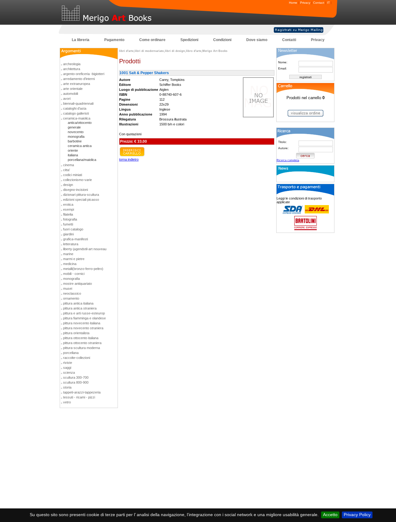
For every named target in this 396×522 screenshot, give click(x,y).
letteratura (70, 244)
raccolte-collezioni (76, 358)
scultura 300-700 (75, 377)
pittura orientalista (76, 333)
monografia (76, 136)
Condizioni (222, 40)
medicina (69, 264)
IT (328, 2)
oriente (73, 150)
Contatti (289, 40)
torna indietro (129, 159)
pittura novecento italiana (81, 323)
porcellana (71, 353)
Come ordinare (152, 40)
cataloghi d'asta (74, 108)
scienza (69, 372)
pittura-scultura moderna (81, 348)
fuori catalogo (73, 229)
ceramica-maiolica (76, 118)
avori (67, 98)
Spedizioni (189, 40)
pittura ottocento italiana (80, 338)
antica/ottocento (80, 122)
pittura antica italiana (78, 303)
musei (67, 288)
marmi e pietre (73, 259)
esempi (68, 209)
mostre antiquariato (77, 283)
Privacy (305, 2)
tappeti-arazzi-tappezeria (82, 392)
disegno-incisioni (75, 190)
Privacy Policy (357, 514)
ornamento (71, 298)
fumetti (68, 224)
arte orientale (73, 89)
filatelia (68, 214)
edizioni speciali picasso (81, 199)
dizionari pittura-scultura (81, 194)
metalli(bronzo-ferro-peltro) (83, 269)
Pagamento (114, 40)
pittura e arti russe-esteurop (84, 313)
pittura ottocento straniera (82, 343)
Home (293, 2)
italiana (73, 155)
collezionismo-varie (77, 180)
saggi (67, 367)
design (68, 185)
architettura (71, 69)
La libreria (80, 40)
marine (68, 254)
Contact (318, 2)
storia (67, 387)
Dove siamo (256, 40)
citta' (66, 170)
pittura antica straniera (80, 308)
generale (74, 127)
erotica (68, 204)
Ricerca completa (288, 160)
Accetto (330, 514)
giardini (68, 234)
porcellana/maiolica (82, 160)
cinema (68, 165)
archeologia (71, 64)
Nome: (282, 62)
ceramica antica (80, 146)
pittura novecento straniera (83, 328)
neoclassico (72, 293)
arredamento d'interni (79, 79)
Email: (282, 68)
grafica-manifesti (75, 239)
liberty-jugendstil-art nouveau (84, 249)
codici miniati (72, 175)
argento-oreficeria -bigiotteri (83, 74)
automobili (70, 93)
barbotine (75, 141)
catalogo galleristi (76, 113)
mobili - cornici (73, 274)
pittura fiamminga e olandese (84, 318)
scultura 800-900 (75, 382)
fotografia (70, 219)
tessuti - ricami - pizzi (79, 397)
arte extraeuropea (76, 84)
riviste (67, 362)
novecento (76, 132)
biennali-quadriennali (78, 103)
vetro (67, 402)
